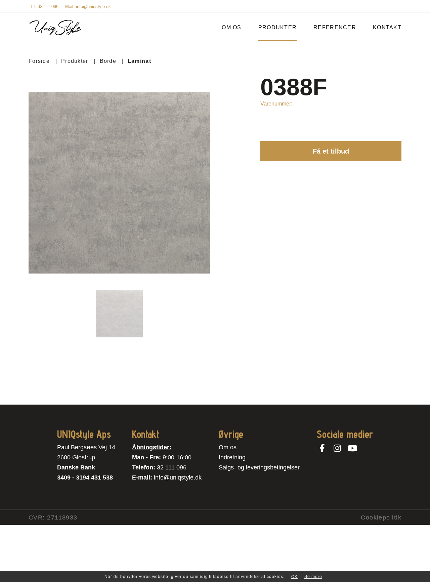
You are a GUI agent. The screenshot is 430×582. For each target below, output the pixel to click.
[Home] (55, 27)
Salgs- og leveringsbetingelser (259, 467)
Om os (227, 447)
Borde (108, 61)
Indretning (232, 457)
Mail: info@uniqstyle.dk (88, 6)
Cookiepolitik (381, 517)
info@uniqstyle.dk (178, 477)
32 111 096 (171, 467)
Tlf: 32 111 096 (44, 6)
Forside (39, 61)
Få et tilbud (331, 151)
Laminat (139, 61)
